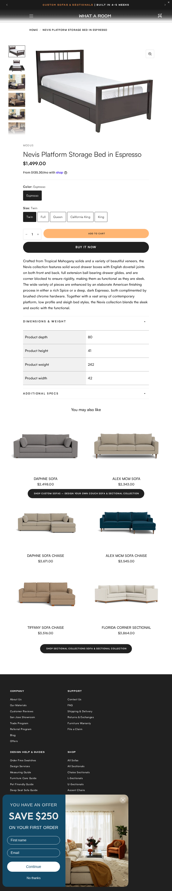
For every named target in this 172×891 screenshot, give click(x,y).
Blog (13, 735)
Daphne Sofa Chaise (45, 555)
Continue (33, 867)
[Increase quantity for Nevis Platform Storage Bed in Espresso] (38, 234)
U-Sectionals (75, 784)
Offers (14, 741)
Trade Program (19, 723)
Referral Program (20, 729)
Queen (58, 217)
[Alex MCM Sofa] (126, 446)
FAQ (70, 705)
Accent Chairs (76, 790)
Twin (29, 217)
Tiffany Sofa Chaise (45, 627)
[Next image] (158, 90)
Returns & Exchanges (81, 717)
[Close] (169, 2)
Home (33, 29)
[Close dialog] (123, 800)
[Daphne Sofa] (45, 446)
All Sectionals (76, 766)
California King (80, 217)
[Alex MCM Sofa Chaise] (126, 523)
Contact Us (74, 699)
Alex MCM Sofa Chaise (126, 555)
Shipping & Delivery (80, 711)
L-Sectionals (75, 778)
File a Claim (75, 729)
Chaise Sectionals (79, 772)
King (101, 217)
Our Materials (18, 705)
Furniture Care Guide (23, 778)
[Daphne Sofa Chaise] (45, 523)
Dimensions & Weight (44, 321)
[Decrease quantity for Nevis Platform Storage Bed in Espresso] (26, 234)
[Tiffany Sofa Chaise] (45, 595)
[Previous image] (30, 90)
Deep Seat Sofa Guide (24, 790)
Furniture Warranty (79, 723)
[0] (160, 16)
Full (43, 217)
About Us (16, 699)
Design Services (20, 766)
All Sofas (73, 760)
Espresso (32, 195)
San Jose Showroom (22, 717)
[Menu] (31, 16)
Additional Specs (41, 393)
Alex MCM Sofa (126, 478)
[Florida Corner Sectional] (126, 595)
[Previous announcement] (6, 5)
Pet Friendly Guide (22, 784)
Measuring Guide (20, 772)
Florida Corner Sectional (126, 627)
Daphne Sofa (45, 478)
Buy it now (86, 247)
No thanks (34, 878)
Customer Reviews (21, 711)
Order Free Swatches (23, 760)
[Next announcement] (165, 5)
